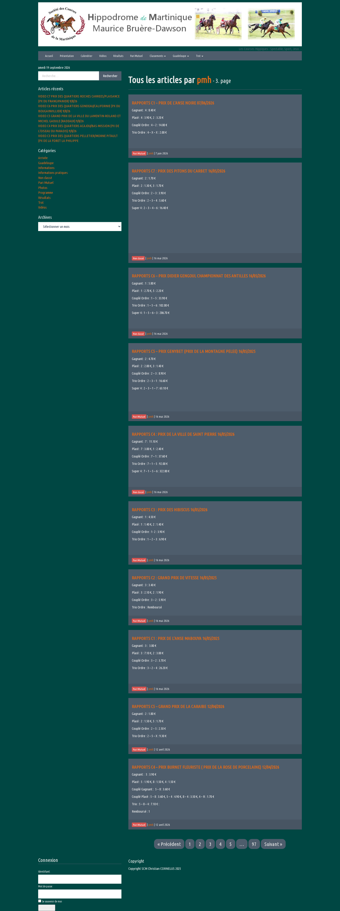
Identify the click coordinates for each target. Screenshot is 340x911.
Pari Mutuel (136, 55)
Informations (46, 168)
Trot (198, 55)
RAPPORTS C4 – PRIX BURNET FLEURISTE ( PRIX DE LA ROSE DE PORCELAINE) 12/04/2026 (205, 767)
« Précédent (169, 844)
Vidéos (102, 55)
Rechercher (110, 76)
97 (254, 844)
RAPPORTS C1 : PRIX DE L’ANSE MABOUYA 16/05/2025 (175, 638)
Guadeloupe (180, 55)
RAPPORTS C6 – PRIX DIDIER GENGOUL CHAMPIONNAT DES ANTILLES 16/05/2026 (199, 275)
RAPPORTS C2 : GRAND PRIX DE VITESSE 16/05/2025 (174, 577)
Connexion (46, 908)
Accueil (49, 55)
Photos (42, 188)
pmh (204, 80)
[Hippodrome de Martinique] (170, 24)
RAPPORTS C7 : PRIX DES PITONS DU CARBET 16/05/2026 (178, 170)
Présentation (67, 55)
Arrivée (43, 158)
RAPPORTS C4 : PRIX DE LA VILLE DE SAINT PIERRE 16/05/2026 (183, 434)
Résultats (118, 55)
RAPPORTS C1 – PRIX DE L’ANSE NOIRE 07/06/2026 (173, 102)
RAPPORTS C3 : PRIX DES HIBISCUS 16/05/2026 (169, 509)
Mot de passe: (45, 886)
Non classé (45, 178)
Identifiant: (44, 871)
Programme (45, 192)
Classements (157, 55)
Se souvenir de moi (52, 901)
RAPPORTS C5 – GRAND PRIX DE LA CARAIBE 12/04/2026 (178, 706)
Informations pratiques (53, 173)
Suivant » (273, 844)
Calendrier (86, 55)
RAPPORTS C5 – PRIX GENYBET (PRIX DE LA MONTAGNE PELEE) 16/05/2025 (194, 351)
